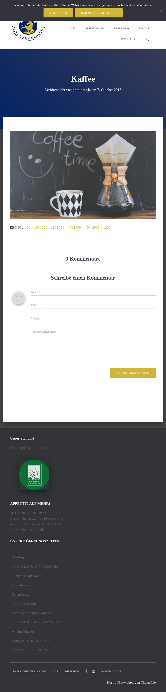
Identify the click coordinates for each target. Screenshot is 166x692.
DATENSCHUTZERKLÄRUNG (29, 671)
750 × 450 (66, 227)
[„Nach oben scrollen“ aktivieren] (158, 684)
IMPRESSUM (128, 39)
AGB (55, 671)
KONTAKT (145, 28)
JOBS (73, 28)
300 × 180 (49, 227)
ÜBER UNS (120, 28)
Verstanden (58, 12)
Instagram (94, 671)
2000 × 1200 (101, 227)
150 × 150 (32, 227)
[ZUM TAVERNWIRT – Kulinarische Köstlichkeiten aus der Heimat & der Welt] (28, 28)
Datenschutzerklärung (99, 12)
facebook (86, 671)
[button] (128, 28)
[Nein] (161, 11)
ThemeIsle (148, 683)
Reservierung (95, 28)
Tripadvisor (113, 671)
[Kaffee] (83, 175)
